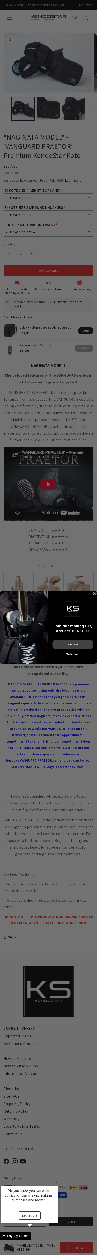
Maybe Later (72, 654)
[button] (35, 1236)
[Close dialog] (94, 593)
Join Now (73, 644)
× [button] (56, 1182)
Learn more (29, 1215)
